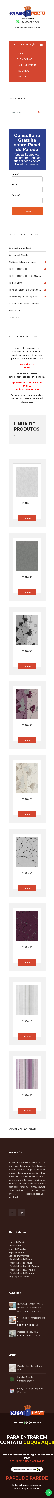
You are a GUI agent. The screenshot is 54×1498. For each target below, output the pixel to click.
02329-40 (27, 947)
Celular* (16, 195)
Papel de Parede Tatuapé (21, 1262)
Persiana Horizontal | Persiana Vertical (25, 303)
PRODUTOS (23, 71)
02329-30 (27, 873)
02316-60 (27, 577)
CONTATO (22, 76)
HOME (20, 53)
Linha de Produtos (17, 1248)
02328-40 (27, 725)
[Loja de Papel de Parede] (27, 1469)
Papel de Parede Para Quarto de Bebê (25, 289)
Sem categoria (16, 310)
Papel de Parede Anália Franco (24, 1266)
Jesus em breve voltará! (27, 1461)
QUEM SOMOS (24, 59)
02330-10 (27, 1021)
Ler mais (27, 518)
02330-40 (27, 1095)
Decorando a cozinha (27, 1331)
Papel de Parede (16, 1252)
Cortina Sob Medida (18, 255)
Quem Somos (15, 1245)
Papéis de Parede (17, 1241)
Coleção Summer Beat (20, 248)
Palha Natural (16, 283)
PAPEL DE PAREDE (27, 65)
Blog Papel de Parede (19, 1276)
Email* (15, 184)
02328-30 (27, 651)
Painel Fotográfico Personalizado (25, 276)
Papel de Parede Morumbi (21, 1273)
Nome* (15, 174)
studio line (14, 317)
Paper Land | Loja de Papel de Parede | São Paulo (25, 296)
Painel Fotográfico (18, 269)
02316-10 (27, 503)
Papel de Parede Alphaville (22, 1269)
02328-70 (27, 799)
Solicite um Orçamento (20, 1255)
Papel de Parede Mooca (20, 1259)
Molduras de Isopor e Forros (22, 262)
